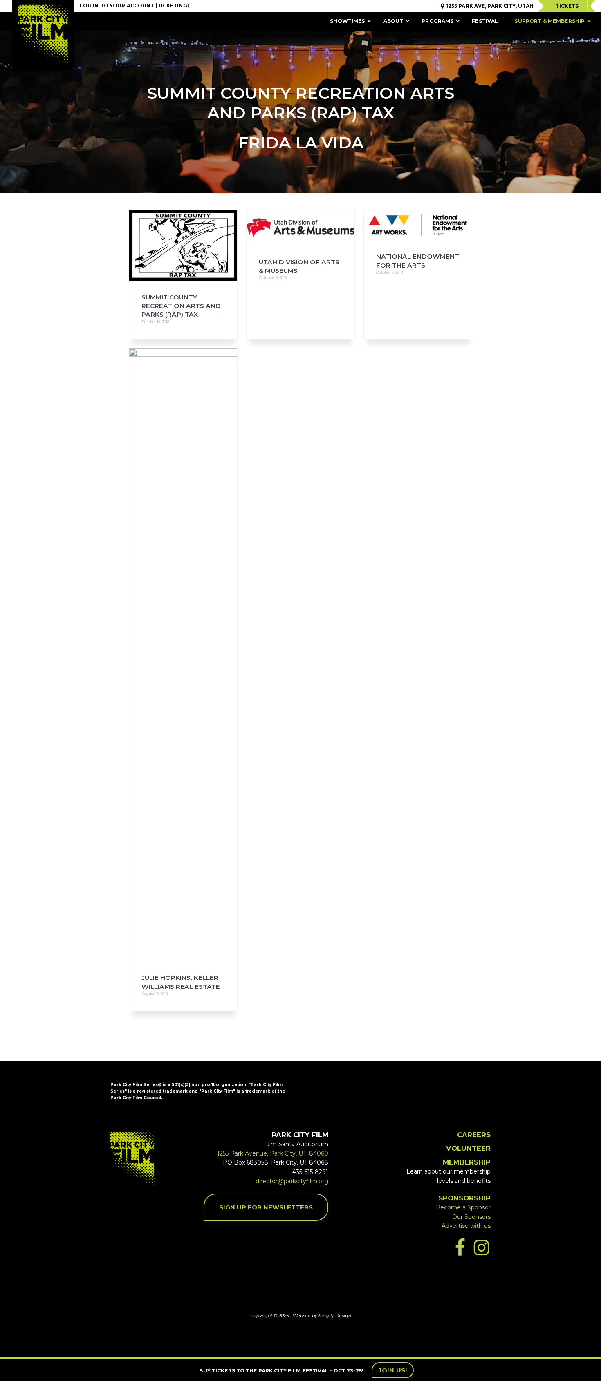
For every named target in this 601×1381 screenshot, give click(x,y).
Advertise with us (466, 1225)
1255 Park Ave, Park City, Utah (489, 6)
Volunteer (468, 1148)
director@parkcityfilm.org (292, 1181)
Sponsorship (464, 1198)
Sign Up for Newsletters (266, 1207)
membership (467, 1162)
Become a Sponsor (463, 1207)
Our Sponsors (471, 1216)
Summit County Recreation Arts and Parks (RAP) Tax (181, 306)
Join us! (393, 1370)
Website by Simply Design (322, 1316)
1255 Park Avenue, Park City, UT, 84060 (272, 1153)
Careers (474, 1135)
